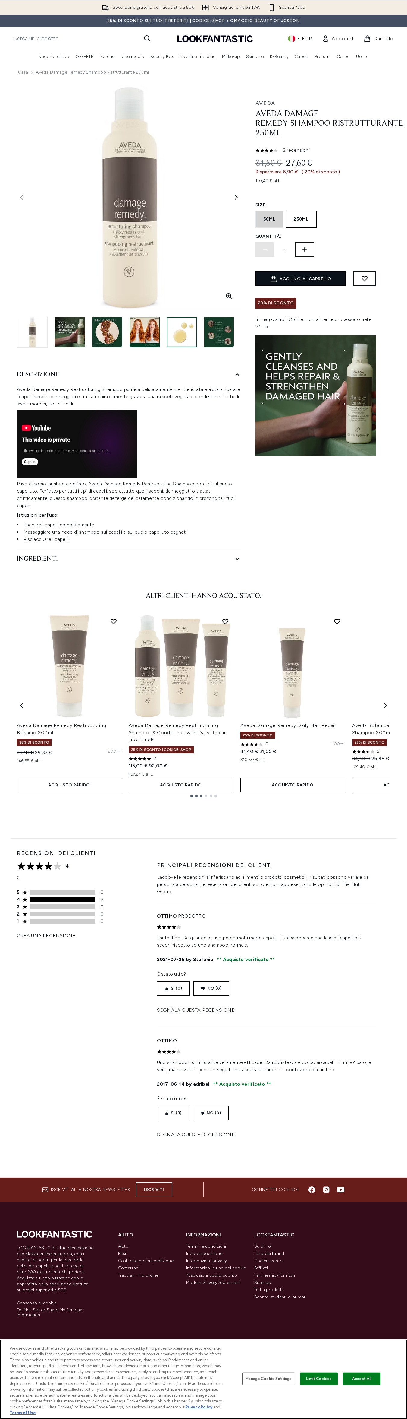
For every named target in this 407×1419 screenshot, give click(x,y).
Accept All (361, 1378)
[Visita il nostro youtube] (340, 1189)
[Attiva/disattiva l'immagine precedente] (22, 197)
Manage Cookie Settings (269, 1378)
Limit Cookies (319, 1378)
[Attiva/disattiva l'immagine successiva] (236, 197)
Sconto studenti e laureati (280, 1297)
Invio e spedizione (204, 1253)
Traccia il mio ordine (138, 1275)
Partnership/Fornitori (274, 1275)
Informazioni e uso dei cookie (216, 1268)
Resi (122, 1253)
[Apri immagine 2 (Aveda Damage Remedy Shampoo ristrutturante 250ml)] (70, 332)
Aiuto (123, 1246)
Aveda (265, 103)
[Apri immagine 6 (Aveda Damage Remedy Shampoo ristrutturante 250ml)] (219, 332)
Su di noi (263, 1246)
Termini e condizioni (206, 1246)
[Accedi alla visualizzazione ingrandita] (229, 296)
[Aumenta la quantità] (304, 249)
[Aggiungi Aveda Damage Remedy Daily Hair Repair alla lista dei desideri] (337, 621)
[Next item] (385, 705)
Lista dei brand (269, 1253)
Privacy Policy (198, 1407)
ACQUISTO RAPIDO (69, 785)
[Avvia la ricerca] (147, 38)
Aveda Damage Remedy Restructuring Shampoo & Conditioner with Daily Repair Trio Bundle (177, 732)
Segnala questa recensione (196, 1010)
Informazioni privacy (206, 1260)
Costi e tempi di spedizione (146, 1260)
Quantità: (268, 236)
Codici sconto (268, 1260)
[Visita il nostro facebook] (312, 1189)
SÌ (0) (176, 988)
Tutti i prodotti (268, 1289)
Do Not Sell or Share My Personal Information (50, 1312)
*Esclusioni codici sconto (211, 1275)
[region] (203, 1379)
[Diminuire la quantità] (264, 249)
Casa (23, 72)
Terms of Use (23, 1413)
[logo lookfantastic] (215, 38)
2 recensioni (296, 150)
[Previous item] (22, 705)
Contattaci (128, 1268)
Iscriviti (154, 1189)
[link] (338, 39)
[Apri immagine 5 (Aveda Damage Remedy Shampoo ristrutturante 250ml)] (182, 332)
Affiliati (261, 1268)
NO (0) (214, 988)
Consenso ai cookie (37, 1303)
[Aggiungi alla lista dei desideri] (364, 278)
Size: (261, 205)
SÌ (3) (176, 1113)
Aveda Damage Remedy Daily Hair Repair (288, 725)
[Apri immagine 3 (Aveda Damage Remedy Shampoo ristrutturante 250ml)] (107, 332)
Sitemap (262, 1282)
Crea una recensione (46, 935)
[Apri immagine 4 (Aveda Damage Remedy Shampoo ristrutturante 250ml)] (145, 332)
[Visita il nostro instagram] (326, 1189)
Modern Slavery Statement (213, 1282)
